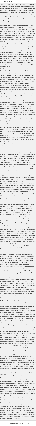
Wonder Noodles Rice (21, 4)
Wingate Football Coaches (8, 4)
